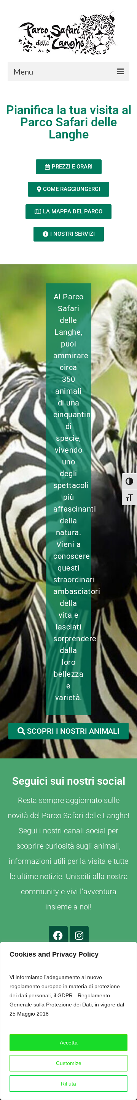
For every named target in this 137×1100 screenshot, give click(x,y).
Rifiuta (68, 1084)
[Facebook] (58, 935)
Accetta (69, 1043)
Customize (68, 1063)
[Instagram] (79, 935)
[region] (68, 1021)
